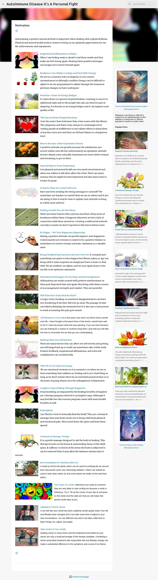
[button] (16, 31)
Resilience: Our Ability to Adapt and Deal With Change (68, 73)
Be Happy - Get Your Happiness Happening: (62, 232)
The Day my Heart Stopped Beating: (58, 117)
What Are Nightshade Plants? (126, 347)
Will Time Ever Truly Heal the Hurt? (58, 295)
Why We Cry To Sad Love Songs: (56, 366)
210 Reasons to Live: (50, 317)
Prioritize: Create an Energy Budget (58, 95)
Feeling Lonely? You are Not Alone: (58, 210)
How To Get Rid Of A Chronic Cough (129, 269)
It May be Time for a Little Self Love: (58, 188)
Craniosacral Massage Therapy (127, 190)
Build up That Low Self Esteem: (56, 340)
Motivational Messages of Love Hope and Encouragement (70, 277)
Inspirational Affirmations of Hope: (58, 53)
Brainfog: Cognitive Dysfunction (127, 308)
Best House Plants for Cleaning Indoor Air (131, 387)
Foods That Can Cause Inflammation (129, 230)
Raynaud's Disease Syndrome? (126, 151)
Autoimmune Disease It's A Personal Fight (42, 4)
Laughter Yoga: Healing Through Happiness (62, 388)
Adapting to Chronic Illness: (53, 507)
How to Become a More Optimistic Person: (61, 143)
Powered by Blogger (80, 577)
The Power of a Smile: (64, 485)
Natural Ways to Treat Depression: (57, 165)
